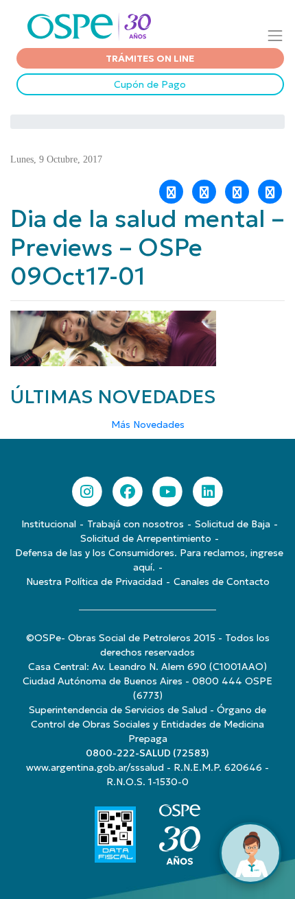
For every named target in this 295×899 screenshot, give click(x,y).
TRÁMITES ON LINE (150, 58)
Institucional (48, 524)
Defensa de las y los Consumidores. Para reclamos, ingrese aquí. (149, 560)
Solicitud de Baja (232, 524)
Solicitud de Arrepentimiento (145, 538)
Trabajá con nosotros (135, 524)
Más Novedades (148, 424)
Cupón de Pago (150, 84)
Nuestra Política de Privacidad (94, 581)
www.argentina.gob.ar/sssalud (95, 767)
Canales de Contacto (222, 581)
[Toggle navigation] (275, 35)
